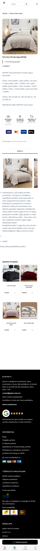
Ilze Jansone (16, 62)
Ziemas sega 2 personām (29, 286)
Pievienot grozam (21, 542)
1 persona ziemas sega (11, 323)
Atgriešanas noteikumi (10, 486)
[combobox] (18, 4)
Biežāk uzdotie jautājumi (11, 476)
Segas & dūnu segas (19, 141)
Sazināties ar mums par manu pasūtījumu (17, 400)
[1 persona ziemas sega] (11, 310)
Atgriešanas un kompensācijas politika (16, 447)
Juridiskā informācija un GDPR (13, 453)
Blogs (4, 437)
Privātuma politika (9, 443)
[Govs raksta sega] (29, 310)
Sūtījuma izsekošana (9, 479)
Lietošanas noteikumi (10, 483)
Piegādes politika (8, 440)
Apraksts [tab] (20, 151)
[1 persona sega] (11, 273)
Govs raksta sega (29, 323)
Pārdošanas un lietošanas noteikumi (15, 450)
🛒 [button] (15, 293)
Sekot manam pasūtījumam (12, 397)
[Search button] (26, 4)
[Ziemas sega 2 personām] (29, 273)
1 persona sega (11, 285)
